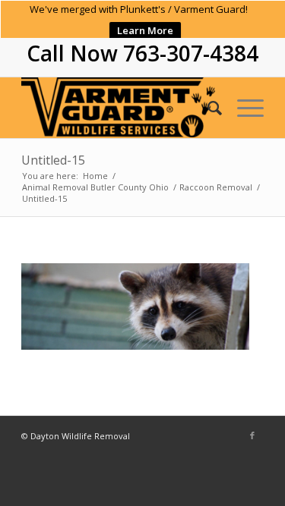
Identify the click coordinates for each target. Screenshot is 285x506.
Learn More (145, 30)
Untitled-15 (53, 160)
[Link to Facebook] (252, 435)
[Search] (207, 107)
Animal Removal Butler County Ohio (95, 187)
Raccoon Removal (215, 187)
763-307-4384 (190, 53)
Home (95, 175)
